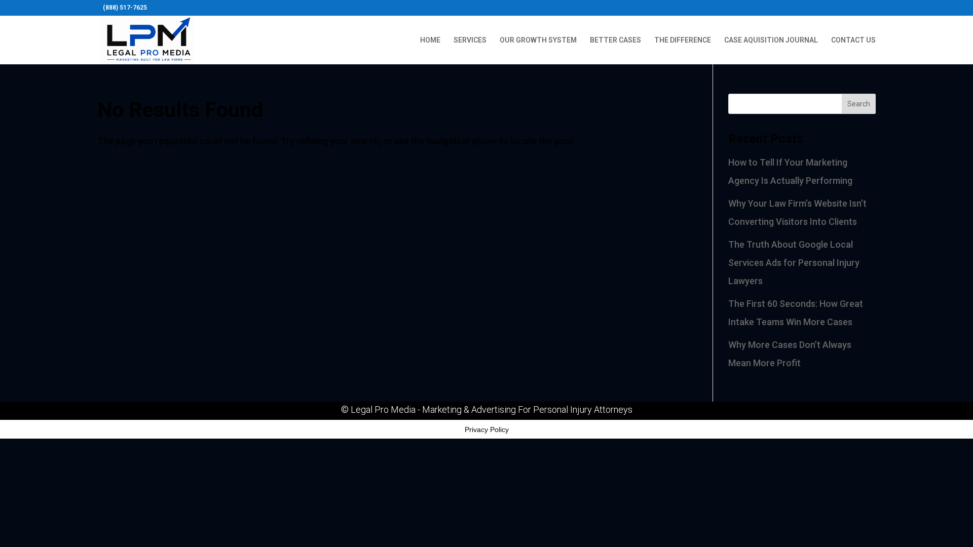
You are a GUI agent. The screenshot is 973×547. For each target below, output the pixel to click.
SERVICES (470, 40)
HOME (430, 40)
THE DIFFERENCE (682, 40)
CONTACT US (853, 40)
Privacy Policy (487, 429)
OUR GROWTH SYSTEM (538, 40)
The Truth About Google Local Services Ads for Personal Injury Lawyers (793, 262)
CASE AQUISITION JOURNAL (771, 40)
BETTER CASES (615, 40)
